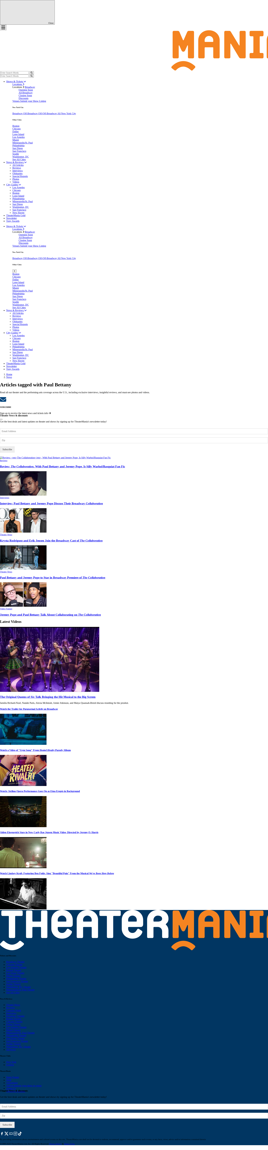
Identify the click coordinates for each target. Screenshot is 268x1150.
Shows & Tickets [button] (15, 81)
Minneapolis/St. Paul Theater (20, 989)
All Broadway (26, 92)
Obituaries (17, 173)
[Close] (1, 419)
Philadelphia (18, 145)
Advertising (12, 1082)
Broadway (30, 87)
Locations (17, 84)
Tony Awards (12, 221)
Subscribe (7, 449)
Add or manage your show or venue (24, 1085)
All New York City (66, 113)
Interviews (17, 170)
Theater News (6, 535)
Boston (15, 126)
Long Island (18, 134)
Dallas (15, 131)
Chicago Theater (14, 964)
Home (9, 374)
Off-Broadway (30, 113)
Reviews (16, 168)
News (9, 377)
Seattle (15, 154)
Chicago (16, 128)
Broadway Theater (15, 961)
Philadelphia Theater (16, 978)
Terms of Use (69, 1144)
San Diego (17, 148)
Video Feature (6, 609)
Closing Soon (25, 95)
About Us (11, 1088)
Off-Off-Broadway (47, 113)
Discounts (23, 98)
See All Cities (19, 159)
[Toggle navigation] (3, 27)
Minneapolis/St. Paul (22, 142)
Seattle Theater (13, 984)
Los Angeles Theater (16, 967)
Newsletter (11, 218)
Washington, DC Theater (18, 987)
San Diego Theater (15, 1038)
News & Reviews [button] (15, 162)
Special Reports (20, 176)
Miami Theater (13, 975)
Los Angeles (18, 137)
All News (11, 1049)
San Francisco (19, 151)
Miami (15, 140)
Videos (15, 182)
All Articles (18, 165)
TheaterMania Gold (15, 215)
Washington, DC (20, 156)
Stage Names (12, 1077)
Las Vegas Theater (15, 973)
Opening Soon (26, 90)
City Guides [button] (12, 184)
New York (11, 1062)
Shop (8, 1080)
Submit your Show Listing (33, 101)
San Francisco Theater (17, 981)
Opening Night (13, 1010)
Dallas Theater (13, 1024)
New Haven (18, 212)
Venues (16, 101)
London (10, 1064)
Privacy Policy (55, 1144)
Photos (15, 179)
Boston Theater (13, 970)
